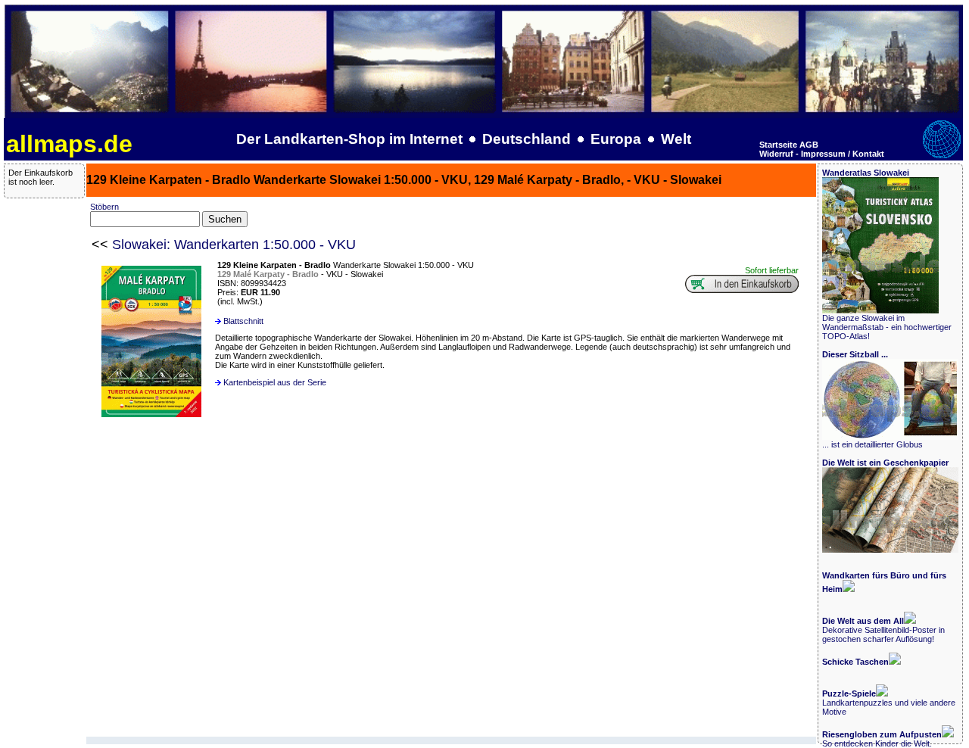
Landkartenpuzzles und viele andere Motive (888, 702)
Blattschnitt (243, 321)
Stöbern (104, 206)
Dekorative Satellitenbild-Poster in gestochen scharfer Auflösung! (883, 630)
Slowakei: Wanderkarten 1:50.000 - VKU (234, 244)
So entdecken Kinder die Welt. (882, 739)
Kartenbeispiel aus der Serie (274, 382)
